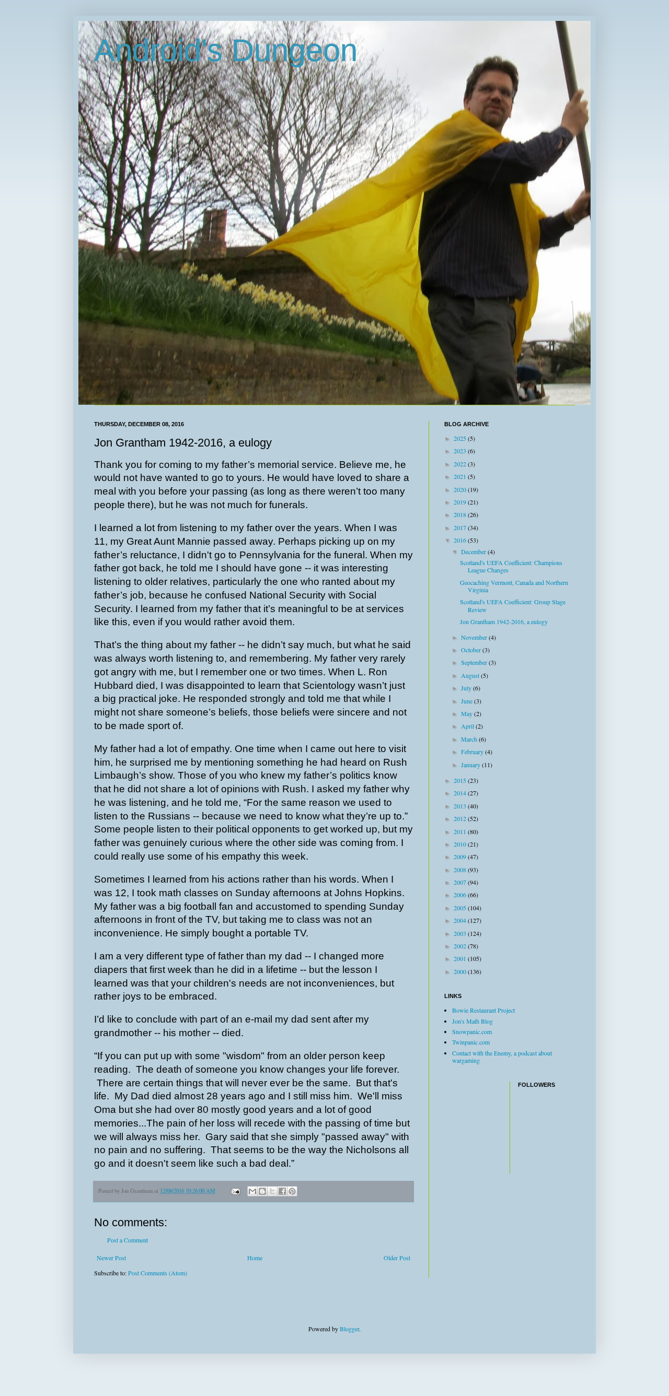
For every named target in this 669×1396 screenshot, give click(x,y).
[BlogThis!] (262, 1191)
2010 (461, 844)
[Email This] (252, 1191)
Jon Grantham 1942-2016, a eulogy (504, 621)
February (473, 751)
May (467, 713)
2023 (461, 451)
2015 (461, 780)
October (471, 650)
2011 (461, 831)
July (467, 688)
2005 (461, 908)
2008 (461, 869)
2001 (461, 958)
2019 (461, 502)
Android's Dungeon (225, 50)
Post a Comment (127, 1240)
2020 (461, 489)
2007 (461, 882)
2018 (461, 514)
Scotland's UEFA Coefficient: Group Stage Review (513, 605)
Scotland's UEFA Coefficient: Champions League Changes (511, 566)
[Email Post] (235, 1190)
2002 (461, 946)
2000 (461, 971)
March (470, 739)
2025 (461, 438)
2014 (461, 793)
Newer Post (111, 1257)
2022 (461, 464)
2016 (461, 540)
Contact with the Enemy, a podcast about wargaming (502, 1056)
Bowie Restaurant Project (483, 1010)
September (475, 662)
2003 (461, 933)
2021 (461, 476)
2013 (461, 806)
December (474, 551)
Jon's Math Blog (472, 1021)
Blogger (349, 1328)
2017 (461, 527)
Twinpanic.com (471, 1042)
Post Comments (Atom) (157, 1273)
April (468, 726)
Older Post (397, 1257)
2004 (461, 920)
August (471, 675)
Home (254, 1257)
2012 (461, 818)
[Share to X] (272, 1191)
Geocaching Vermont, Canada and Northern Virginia (514, 586)
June (467, 701)
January (471, 764)
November (475, 637)
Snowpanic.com (472, 1031)
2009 (461, 856)
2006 (461, 894)
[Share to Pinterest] (292, 1191)
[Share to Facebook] (282, 1191)
